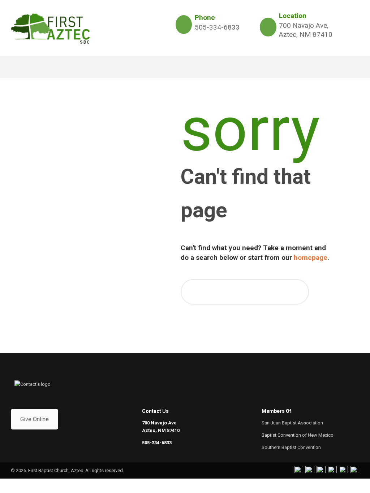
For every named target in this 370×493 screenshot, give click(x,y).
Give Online (34, 419)
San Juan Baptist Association (292, 423)
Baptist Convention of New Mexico (298, 435)
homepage (310, 257)
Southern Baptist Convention (291, 447)
